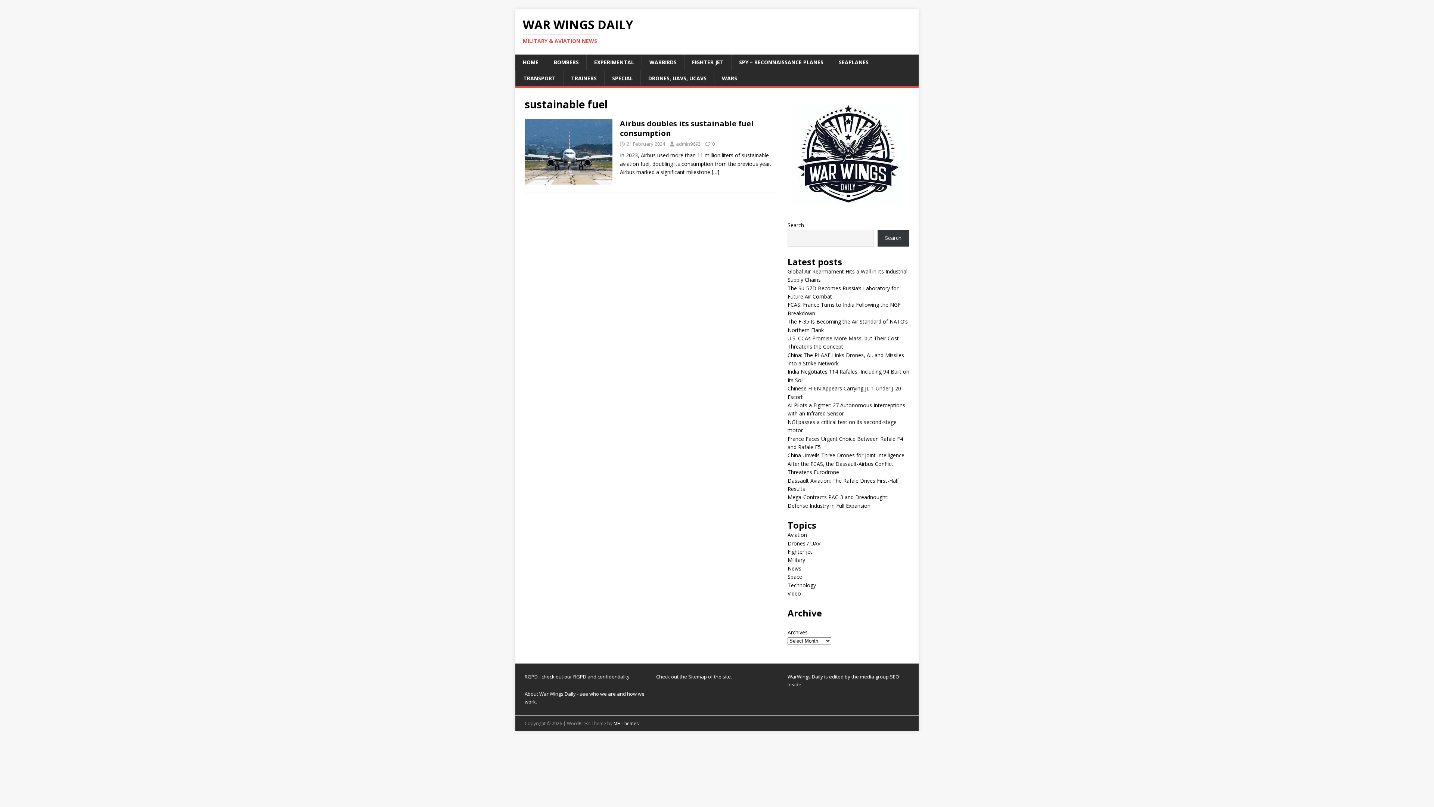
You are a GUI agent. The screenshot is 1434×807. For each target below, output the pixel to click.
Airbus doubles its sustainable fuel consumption (687, 128)
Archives (798, 632)
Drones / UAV (804, 543)
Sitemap (698, 676)
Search (796, 225)
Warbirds (663, 62)
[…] (715, 172)
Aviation (797, 534)
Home (530, 62)
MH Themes (626, 723)
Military (796, 559)
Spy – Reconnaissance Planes (781, 62)
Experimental (614, 62)
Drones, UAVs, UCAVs (677, 78)
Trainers (584, 78)
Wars (729, 78)
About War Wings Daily (550, 693)
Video (794, 593)
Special (622, 78)
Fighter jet (708, 62)
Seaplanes (854, 62)
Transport (539, 78)
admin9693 (688, 143)
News (794, 568)
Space (795, 576)
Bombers (566, 62)
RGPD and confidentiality (601, 676)
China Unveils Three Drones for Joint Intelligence (846, 455)
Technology (802, 585)
